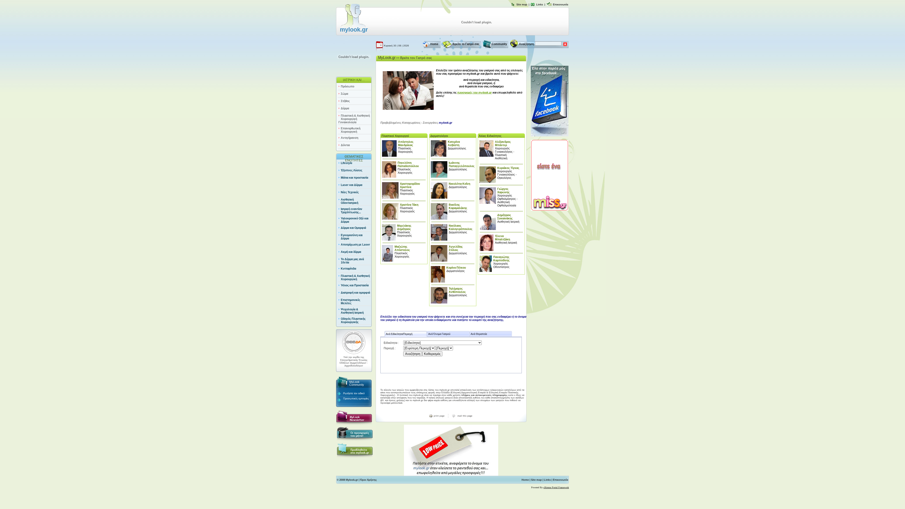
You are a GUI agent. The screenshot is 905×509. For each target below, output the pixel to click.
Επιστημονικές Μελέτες (350, 301)
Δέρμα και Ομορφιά (353, 228)
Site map (521, 4)
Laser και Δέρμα (351, 185)
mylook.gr (354, 29)
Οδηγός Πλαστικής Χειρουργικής (353, 320)
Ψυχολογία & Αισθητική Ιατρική (352, 311)
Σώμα (344, 93)
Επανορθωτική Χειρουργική (350, 130)
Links (539, 4)
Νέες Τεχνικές (350, 192)
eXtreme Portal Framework (556, 487)
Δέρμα (345, 108)
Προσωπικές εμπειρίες (356, 398)
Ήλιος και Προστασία (355, 285)
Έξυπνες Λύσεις (351, 170)
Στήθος (345, 101)
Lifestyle (346, 163)
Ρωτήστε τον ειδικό (354, 393)
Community (499, 44)
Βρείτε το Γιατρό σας (465, 44)
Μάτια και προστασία (354, 177)
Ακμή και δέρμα (351, 252)
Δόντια (345, 145)
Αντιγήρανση (349, 138)
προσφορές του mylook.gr (474, 92)
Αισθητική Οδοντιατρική (349, 201)
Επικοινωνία (560, 4)
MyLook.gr (386, 58)
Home (434, 44)
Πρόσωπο (347, 86)
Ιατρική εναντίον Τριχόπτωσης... (351, 210)
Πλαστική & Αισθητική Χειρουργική (355, 277)
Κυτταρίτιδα (348, 268)
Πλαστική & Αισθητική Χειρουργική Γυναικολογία (354, 119)
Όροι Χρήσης (368, 479)
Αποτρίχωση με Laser (355, 244)
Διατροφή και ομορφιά (355, 292)
